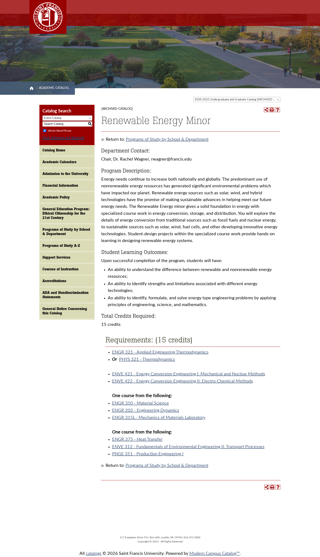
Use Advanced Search (63, 138)
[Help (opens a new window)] (277, 109)
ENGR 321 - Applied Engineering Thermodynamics (160, 352)
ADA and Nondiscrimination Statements (65, 295)
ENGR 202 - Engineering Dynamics (145, 410)
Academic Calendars (59, 162)
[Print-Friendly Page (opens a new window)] (271, 109)
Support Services (56, 257)
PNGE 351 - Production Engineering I (148, 454)
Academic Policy (56, 197)
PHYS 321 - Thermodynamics (147, 359)
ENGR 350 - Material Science (140, 403)
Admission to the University (65, 174)
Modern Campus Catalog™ (214, 553)
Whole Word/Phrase (59, 130)
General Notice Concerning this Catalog (64, 311)
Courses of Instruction (60, 269)
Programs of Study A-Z (61, 246)
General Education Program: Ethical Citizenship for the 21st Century (66, 213)
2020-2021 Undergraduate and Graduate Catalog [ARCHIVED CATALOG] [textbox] (237, 99)
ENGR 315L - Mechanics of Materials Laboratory (158, 417)
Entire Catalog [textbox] (52, 118)
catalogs (93, 553)
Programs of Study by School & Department (66, 231)
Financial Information (60, 185)
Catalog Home (53, 150)
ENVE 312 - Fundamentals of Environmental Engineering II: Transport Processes (188, 447)
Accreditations (54, 281)
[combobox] (236, 99)
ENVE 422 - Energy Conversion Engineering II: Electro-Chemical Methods (182, 381)
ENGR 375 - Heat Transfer (137, 439)
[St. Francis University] (47, 17)
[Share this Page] (266, 109)
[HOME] (31, 88)
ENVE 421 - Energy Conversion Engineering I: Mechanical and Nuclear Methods (188, 374)
